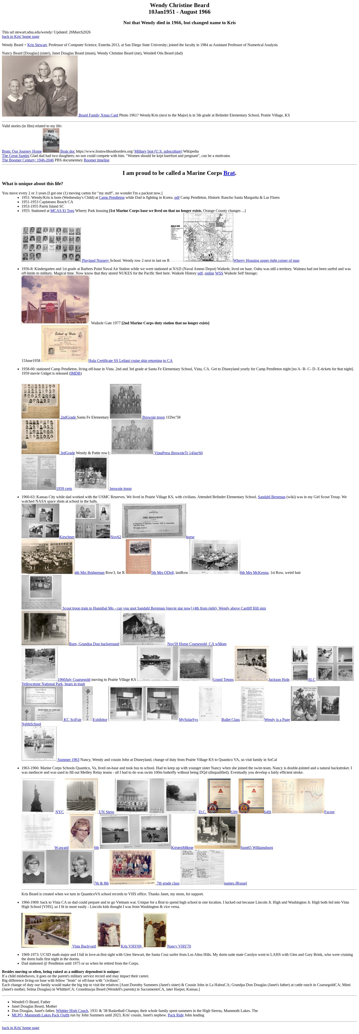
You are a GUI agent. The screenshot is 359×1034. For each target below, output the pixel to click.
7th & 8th (101, 883)
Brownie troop (153, 417)
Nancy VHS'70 (179, 946)
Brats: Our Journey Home (22, 151)
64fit (267, 812)
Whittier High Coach (72, 1011)
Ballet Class (231, 719)
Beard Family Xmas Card (98, 115)
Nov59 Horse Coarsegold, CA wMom (196, 644)
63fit (234, 812)
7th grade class (168, 883)
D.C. (202, 812)
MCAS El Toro (62, 211)
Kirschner (66, 537)
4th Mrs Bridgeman (89, 572)
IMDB (75, 373)
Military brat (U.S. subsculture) (158, 151)
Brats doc (67, 151)
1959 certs (64, 488)
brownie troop (120, 488)
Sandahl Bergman (271, 497)
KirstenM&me (182, 847)
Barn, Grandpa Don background (94, 644)
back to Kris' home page (20, 36)
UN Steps (106, 812)
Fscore (329, 812)
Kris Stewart (37, 45)
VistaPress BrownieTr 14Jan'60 (178, 453)
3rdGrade (67, 453)
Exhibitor (100, 719)
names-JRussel (235, 883)
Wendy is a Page (277, 719)
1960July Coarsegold (74, 679)
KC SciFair (72, 719)
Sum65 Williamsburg (257, 847)
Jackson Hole (279, 679)
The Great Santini (15, 156)
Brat (229, 173)
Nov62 (115, 537)
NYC (59, 812)
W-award (61, 847)
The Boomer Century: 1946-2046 (28, 160)
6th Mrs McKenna (254, 572)
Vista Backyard (84, 946)
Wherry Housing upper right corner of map (266, 260)
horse (190, 537)
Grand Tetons (223, 679)
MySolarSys (188, 719)
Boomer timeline (96, 160)
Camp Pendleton (112, 197)
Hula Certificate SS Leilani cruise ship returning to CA (130, 361)
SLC (312, 679)
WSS (219, 273)
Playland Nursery (95, 260)
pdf (177, 197)
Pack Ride (176, 1015)
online (209, 273)
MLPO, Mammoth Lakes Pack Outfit (40, 1015)
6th (96, 847)
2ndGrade (68, 417)
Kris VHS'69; (132, 946)
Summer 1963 (68, 760)
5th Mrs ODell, (162, 572)
